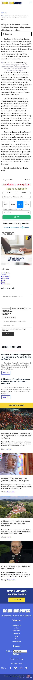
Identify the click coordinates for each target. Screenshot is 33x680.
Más (4, 373)
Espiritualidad (5, 277)
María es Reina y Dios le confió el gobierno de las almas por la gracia (15, 479)
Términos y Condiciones (25, 677)
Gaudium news (5, 16)
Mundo (3, 13)
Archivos (9, 651)
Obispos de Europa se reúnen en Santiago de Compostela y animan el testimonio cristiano (16, 27)
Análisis (3, 275)
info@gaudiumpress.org (16, 659)
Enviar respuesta (18, 308)
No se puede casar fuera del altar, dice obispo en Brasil (16, 567)
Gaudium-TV (5, 278)
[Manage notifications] (28, 676)
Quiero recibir (16, 599)
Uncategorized (5, 284)
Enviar (8, 334)
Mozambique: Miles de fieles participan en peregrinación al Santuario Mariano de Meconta (16, 357)
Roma (3, 282)
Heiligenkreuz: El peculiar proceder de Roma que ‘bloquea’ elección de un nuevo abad (15, 381)
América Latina (5, 273)
